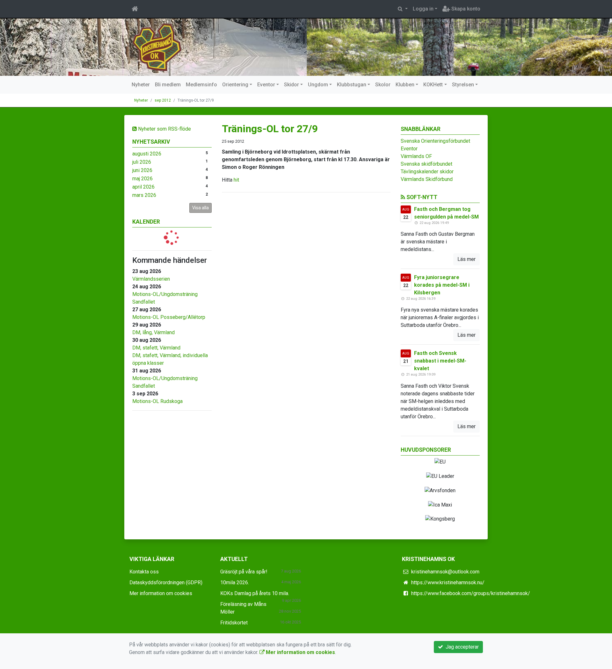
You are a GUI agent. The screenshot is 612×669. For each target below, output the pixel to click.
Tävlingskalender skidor (427, 172)
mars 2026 (144, 195)
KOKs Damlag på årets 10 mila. (254, 593)
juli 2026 (141, 162)
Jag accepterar (461, 647)
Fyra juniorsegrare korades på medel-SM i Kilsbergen (442, 285)
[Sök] (402, 9)
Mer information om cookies (160, 593)
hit (236, 180)
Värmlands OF (416, 156)
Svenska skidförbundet (426, 164)
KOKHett (433, 85)
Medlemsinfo (201, 85)
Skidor (291, 85)
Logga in (423, 9)
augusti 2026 (146, 154)
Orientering (235, 85)
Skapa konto (465, 9)
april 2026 (143, 187)
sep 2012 (163, 100)
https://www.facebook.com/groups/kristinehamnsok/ (470, 593)
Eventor (266, 85)
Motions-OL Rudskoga (157, 401)
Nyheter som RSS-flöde (164, 129)
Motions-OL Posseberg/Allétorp (168, 317)
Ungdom (318, 85)
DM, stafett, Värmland (156, 348)
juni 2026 (142, 170)
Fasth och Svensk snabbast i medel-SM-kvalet (440, 360)
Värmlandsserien (151, 279)
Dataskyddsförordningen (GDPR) (165, 582)
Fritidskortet (234, 623)
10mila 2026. (234, 582)
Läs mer (466, 259)
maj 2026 (142, 179)
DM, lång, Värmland (153, 332)
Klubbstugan (351, 85)
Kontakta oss (144, 572)
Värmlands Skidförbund (427, 179)
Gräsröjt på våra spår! (243, 572)
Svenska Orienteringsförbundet (435, 141)
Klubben (405, 85)
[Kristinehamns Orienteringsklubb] (157, 47)
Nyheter (141, 85)
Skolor (382, 85)
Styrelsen (463, 85)
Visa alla (200, 207)
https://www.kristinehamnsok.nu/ (447, 582)
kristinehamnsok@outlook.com (445, 572)
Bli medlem (168, 85)
